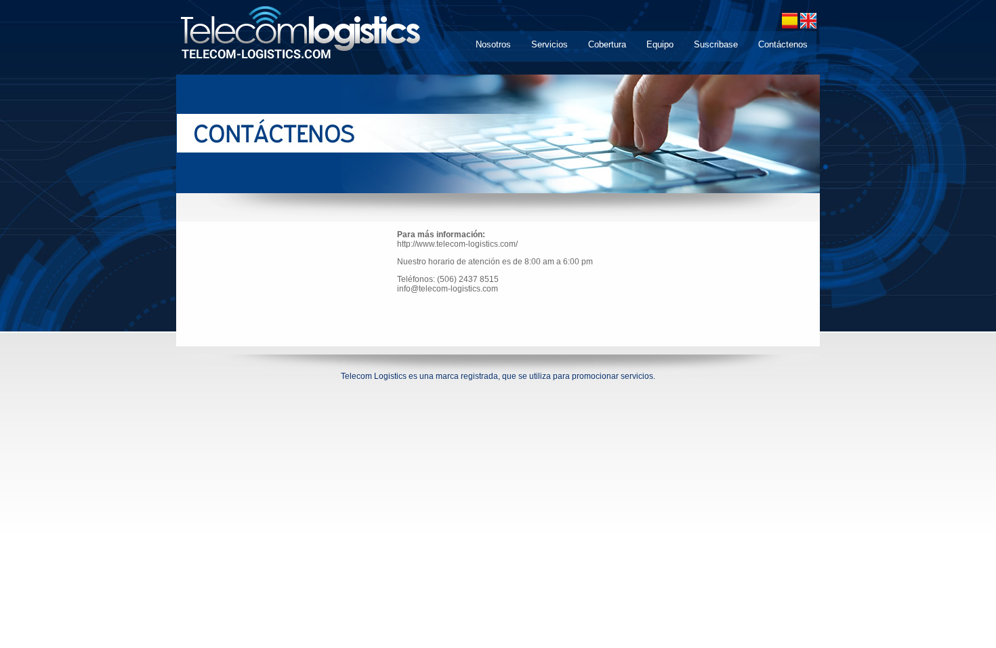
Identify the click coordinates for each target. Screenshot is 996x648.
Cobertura (607, 44)
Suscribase (716, 44)
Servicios (549, 44)
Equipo (659, 44)
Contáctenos (783, 44)
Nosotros (493, 44)
